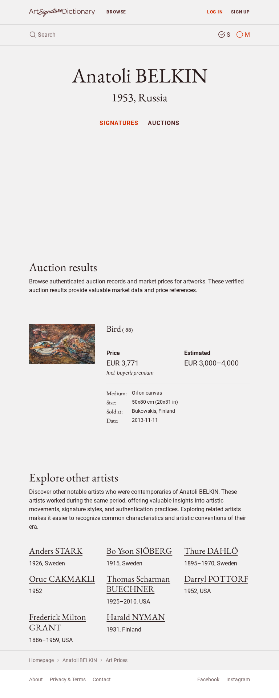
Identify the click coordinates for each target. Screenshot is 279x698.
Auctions (163, 123)
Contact (102, 679)
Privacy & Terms (68, 679)
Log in (215, 12)
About (36, 679)
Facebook (208, 679)
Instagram (238, 679)
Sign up (240, 12)
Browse (116, 12)
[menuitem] (119, 123)
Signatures (119, 123)
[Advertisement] (139, 192)
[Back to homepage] (62, 12)
